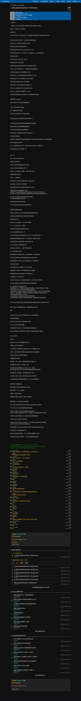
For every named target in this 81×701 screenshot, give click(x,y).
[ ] (17, 596)
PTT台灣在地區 (13, 5)
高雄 (18, 534)
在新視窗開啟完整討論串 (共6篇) (40, 587)
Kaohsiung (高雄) (20, 5)
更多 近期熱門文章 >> (40, 631)
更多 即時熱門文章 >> (40, 675)
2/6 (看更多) (18, 19)
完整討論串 (15, 560)
